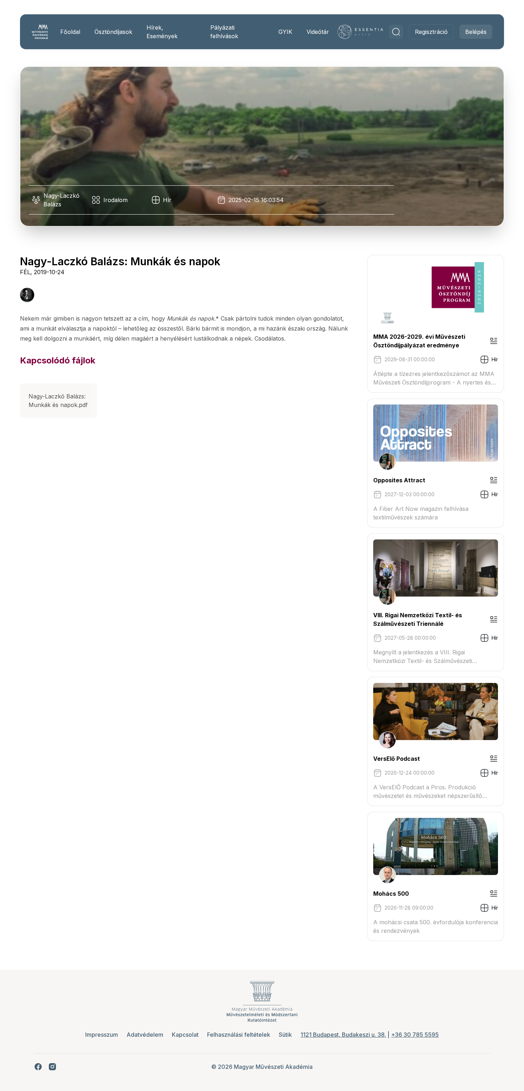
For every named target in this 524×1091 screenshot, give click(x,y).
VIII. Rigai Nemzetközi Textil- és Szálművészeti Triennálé (417, 619)
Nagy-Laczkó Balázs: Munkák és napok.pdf (58, 400)
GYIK (285, 31)
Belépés (476, 31)
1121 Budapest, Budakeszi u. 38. (343, 1034)
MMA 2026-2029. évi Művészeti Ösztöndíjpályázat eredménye (419, 341)
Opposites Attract (399, 480)
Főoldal (70, 31)
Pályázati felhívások (224, 32)
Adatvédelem (145, 1034)
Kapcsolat (185, 1034)
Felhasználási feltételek (238, 1034)
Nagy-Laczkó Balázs (61, 200)
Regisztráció (431, 31)
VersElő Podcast (396, 758)
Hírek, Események (162, 32)
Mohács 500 (391, 893)
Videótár (318, 31)
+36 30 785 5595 (415, 1034)
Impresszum (101, 1034)
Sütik (285, 1034)
